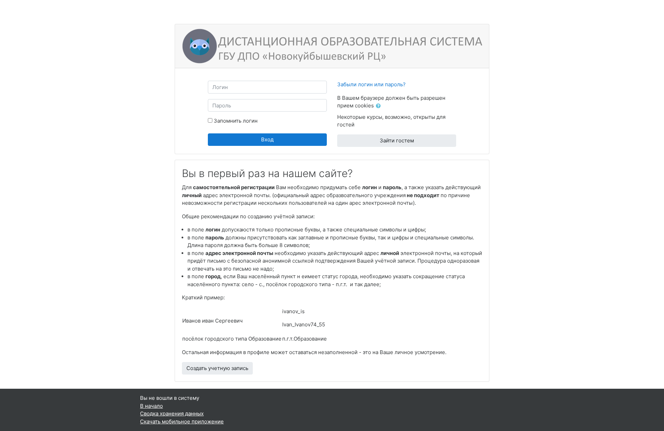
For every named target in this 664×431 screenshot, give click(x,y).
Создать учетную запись (217, 368)
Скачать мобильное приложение (182, 421)
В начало (151, 406)
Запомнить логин (236, 120)
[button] (379, 106)
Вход (267, 139)
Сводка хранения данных (172, 413)
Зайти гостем (397, 140)
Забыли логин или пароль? (371, 84)
